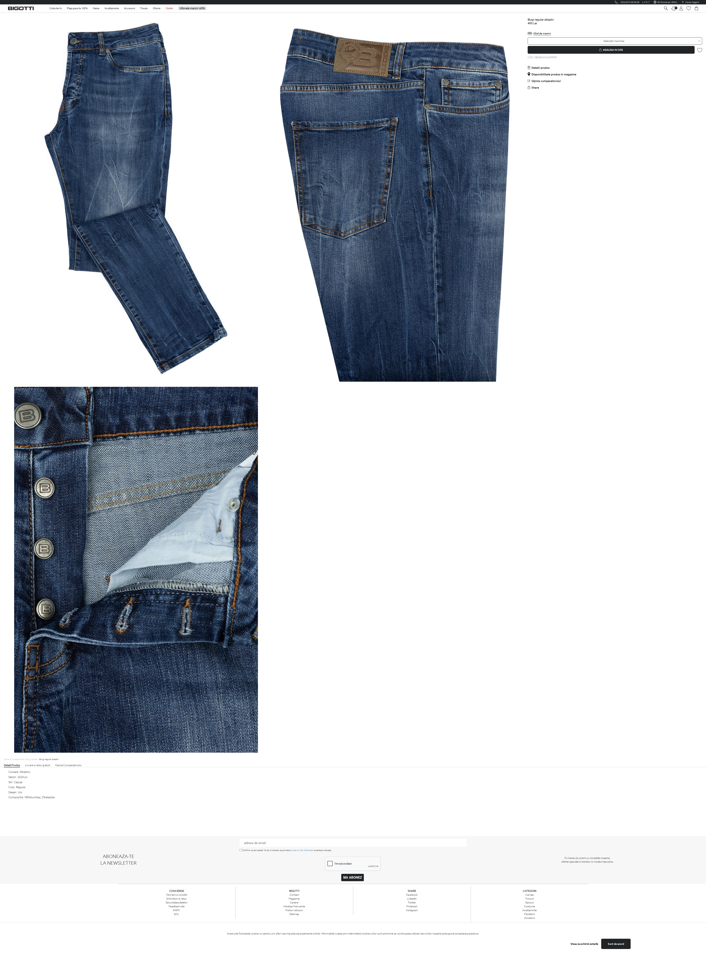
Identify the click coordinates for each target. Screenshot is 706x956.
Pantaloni (529, 914)
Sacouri (529, 902)
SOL (176, 914)
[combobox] (615, 41)
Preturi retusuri (294, 910)
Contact (294, 894)
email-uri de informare (302, 850)
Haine (96, 8)
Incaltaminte (112, 8)
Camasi (529, 894)
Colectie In (55, 8)
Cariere (294, 902)
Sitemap (294, 914)
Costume (529, 906)
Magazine (294, 898)
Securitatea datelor (177, 902)
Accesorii (129, 8)
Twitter (412, 902)
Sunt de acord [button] (616, 944)
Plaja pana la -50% (77, 8)
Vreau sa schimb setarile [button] (584, 944)
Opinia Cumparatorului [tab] (68, 765)
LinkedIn (412, 898)
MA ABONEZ (352, 877)
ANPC (176, 910)
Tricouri (529, 898)
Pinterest (412, 906)
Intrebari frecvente (294, 906)
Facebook (412, 894)
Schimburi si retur (176, 898)
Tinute (144, 8)
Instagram (412, 910)
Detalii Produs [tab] (12, 765)
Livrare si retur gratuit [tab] (37, 765)
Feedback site (177, 906)
